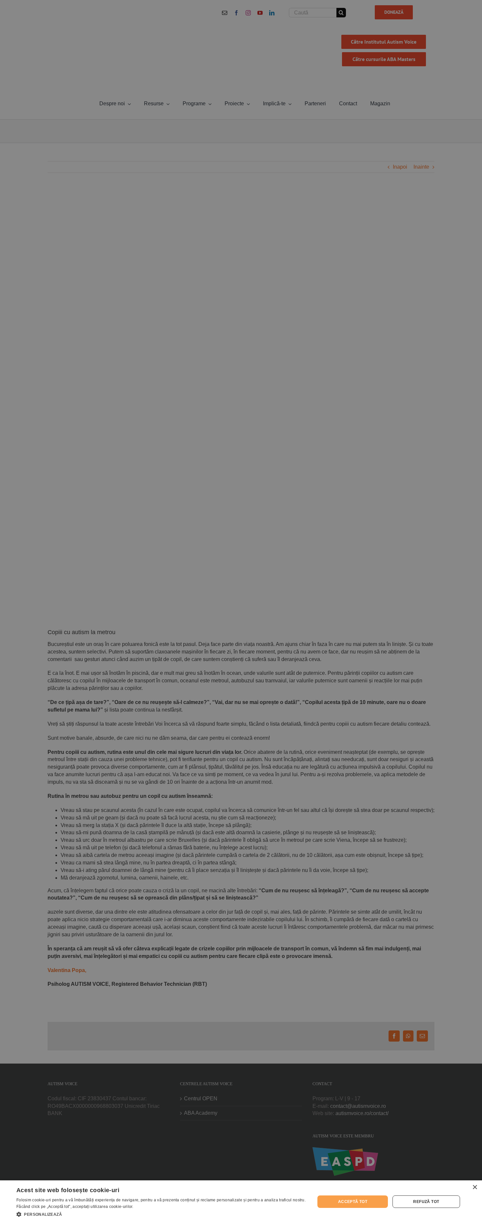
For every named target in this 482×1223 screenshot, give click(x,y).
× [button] (474, 1187)
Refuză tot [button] (426, 1201)
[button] (161, 1214)
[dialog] (241, 1201)
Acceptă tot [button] (352, 1201)
